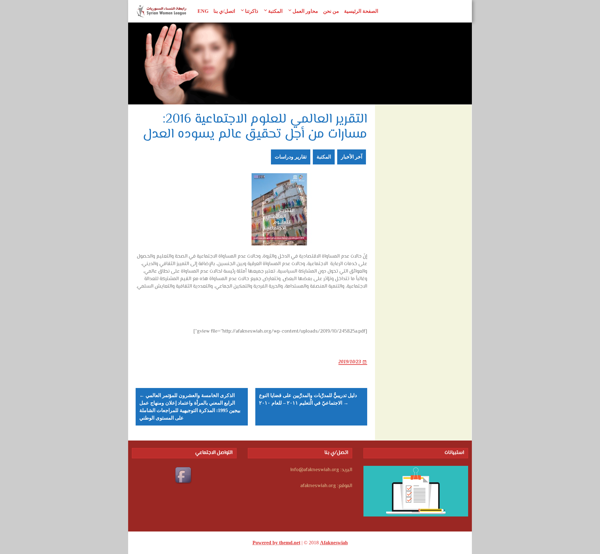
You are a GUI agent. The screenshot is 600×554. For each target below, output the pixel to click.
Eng (203, 11)
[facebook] (184, 476)
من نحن (331, 11)
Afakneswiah (334, 542)
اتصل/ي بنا (224, 11)
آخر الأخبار (351, 156)
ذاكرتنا (251, 11)
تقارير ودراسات (291, 156)
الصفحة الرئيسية (361, 11)
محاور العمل (305, 11)
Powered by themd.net (276, 542)
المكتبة (275, 11)
